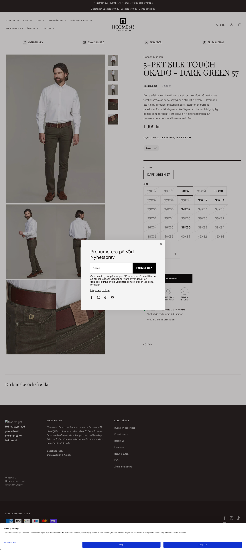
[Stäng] (161, 244)
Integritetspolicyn (100, 290)
